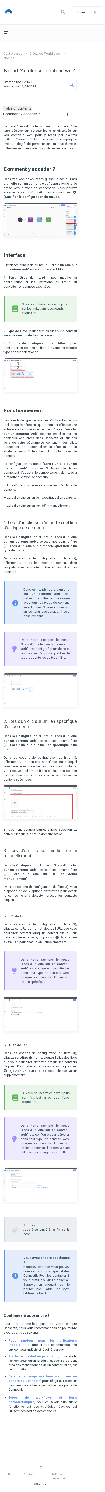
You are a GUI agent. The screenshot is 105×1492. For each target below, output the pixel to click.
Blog (11, 1474)
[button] (63, 12)
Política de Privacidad (59, 1476)
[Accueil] (16, 12)
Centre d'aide (13, 53)
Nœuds (9, 58)
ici (34, 313)
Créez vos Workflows (45, 53)
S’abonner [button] (72, 85)
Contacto (29, 1474)
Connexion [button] (83, 12)
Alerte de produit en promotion (33, 1356)
